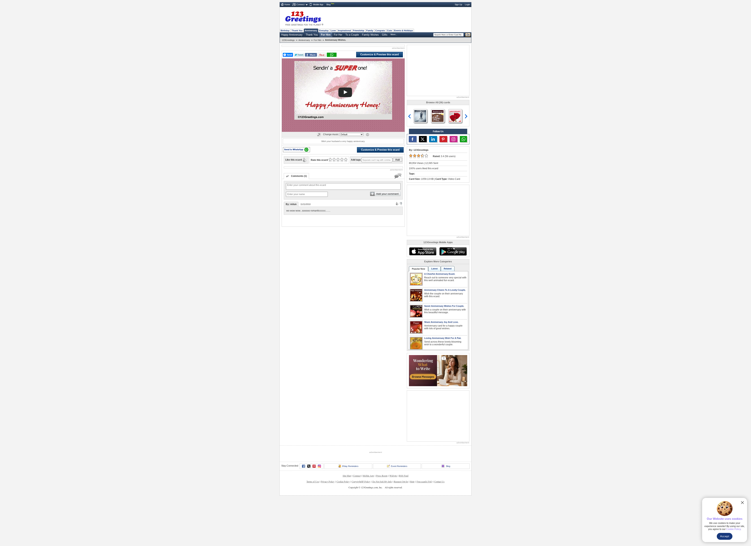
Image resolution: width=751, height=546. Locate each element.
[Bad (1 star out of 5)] (330, 160)
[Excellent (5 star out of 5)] (345, 160)
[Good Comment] (397, 203)
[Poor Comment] (400, 203)
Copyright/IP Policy (361, 481)
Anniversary (311, 30)
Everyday (324, 30)
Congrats (380, 30)
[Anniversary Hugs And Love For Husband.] (420, 115)
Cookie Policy (343, 481)
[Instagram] (319, 466)
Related (448, 268)
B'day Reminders (350, 466)
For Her (338, 34)
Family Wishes (370, 34)
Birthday (285, 30)
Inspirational (344, 30)
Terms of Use (312, 481)
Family (369, 30)
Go (468, 34)
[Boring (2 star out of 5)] (334, 160)
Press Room (381, 475)
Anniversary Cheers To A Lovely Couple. (445, 290)
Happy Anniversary (292, 34)
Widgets (393, 475)
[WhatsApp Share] (332, 55)
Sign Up (458, 4)
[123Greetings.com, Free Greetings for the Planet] (304, 18)
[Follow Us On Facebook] (413, 139)
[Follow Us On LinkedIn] (433, 139)
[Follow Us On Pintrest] (443, 139)
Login (467, 4)
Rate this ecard (319, 160)
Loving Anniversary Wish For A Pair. (442, 338)
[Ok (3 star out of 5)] (338, 160)
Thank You (297, 30)
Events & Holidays (403, 30)
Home (287, 4)
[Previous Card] (409, 116)
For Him (326, 34)
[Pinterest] (314, 466)
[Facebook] (303, 466)
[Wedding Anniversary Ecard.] (438, 115)
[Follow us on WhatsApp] (463, 139)
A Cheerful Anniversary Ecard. (439, 274)
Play (345, 92)
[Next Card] (466, 116)
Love (333, 30)
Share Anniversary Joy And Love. (441, 322)
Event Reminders (399, 466)
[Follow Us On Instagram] (453, 139)
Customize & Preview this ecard (379, 54)
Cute (389, 30)
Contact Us (439, 481)
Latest (434, 268)
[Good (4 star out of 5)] (341, 160)
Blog (328, 4)
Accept (724, 536)
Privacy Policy (327, 481)
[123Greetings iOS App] (422, 251)
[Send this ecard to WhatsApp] (296, 149)
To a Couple (352, 34)
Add (397, 159)
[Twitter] (308, 466)
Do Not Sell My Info (382, 481)
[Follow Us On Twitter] (423, 139)
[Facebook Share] (311, 55)
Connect (300, 4)
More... (394, 34)
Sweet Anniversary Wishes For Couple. (444, 306)
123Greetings (288, 40)
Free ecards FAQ (424, 481)
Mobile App (318, 4)
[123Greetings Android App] (453, 251)
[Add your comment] (385, 194)
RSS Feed (403, 475)
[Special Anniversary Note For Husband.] (455, 115)
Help (412, 481)
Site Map (347, 475)
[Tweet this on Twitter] (299, 55)
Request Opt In (401, 481)
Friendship (358, 30)
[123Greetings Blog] (438, 370)
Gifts (384, 34)
